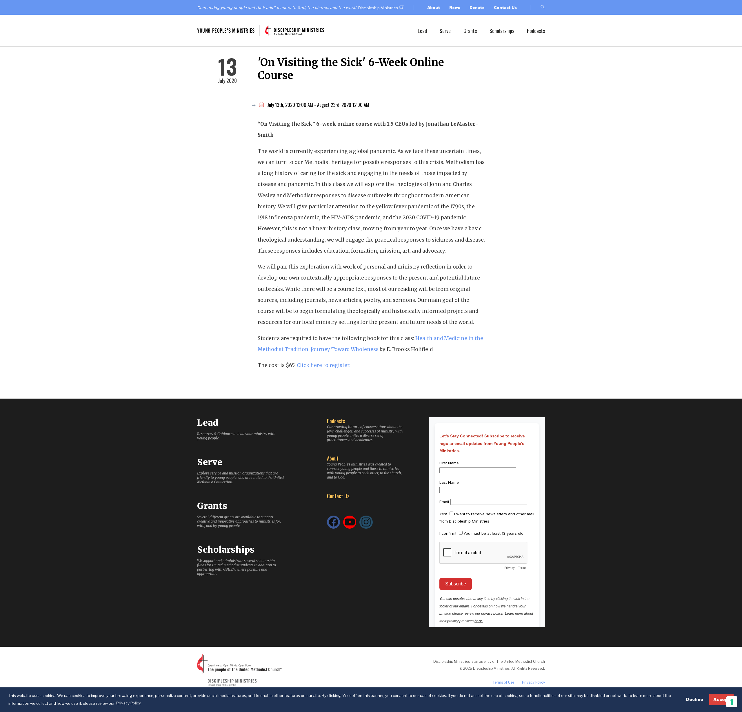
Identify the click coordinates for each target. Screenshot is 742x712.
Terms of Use (503, 682)
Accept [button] (721, 699)
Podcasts (536, 30)
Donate (477, 7)
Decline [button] (694, 699)
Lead (422, 30)
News (454, 7)
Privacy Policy (533, 682)
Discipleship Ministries (378, 8)
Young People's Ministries (226, 30)
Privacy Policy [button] (128, 703)
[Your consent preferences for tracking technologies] (731, 701)
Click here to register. (323, 365)
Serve (445, 30)
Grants (470, 30)
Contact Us (505, 7)
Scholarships (502, 30)
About (433, 7)
